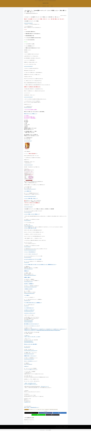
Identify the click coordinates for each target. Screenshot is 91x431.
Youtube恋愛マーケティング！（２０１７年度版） (34, 409)
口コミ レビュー (26, 409)
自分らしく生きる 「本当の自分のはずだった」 (31, 407)
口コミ (49, 409)
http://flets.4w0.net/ (27, 300)
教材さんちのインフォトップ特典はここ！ (30, 113)
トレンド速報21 (26, 295)
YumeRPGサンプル (27, 402)
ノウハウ (41, 409)
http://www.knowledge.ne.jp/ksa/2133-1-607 (30, 350)
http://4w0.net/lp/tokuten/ (27, 107)
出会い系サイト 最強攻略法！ (28, 283)
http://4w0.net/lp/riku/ (27, 220)
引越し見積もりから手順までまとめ (29, 313)
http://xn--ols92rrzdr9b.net (28, 364)
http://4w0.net (26, 305)
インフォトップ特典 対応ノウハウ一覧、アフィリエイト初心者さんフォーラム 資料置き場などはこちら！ (40, 264)
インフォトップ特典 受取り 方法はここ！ (30, 198)
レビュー (44, 409)
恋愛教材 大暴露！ (27, 277)
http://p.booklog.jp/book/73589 (28, 342)
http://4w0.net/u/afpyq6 (27, 257)
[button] (52, 415)
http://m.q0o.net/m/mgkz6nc (28, 321)
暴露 (51, 409)
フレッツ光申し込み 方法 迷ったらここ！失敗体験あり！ (32, 302)
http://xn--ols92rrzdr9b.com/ (28, 225)
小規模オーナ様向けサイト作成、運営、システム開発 (32, 336)
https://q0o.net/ (26, 262)
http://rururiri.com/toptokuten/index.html (29, 196)
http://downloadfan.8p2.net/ (28, 281)
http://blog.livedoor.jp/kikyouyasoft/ (29, 293)
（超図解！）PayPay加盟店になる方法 (29, 383)
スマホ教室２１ (26, 335)
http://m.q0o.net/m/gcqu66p (28, 320)
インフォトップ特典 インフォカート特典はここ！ (31, 214)
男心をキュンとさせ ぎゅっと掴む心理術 (30, 344)
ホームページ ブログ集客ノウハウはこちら (30, 369)
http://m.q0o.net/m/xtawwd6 (28, 66)
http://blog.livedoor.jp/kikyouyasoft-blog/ (29, 275)
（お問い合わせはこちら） (44, 386)
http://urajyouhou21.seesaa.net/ (28, 353)
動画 (46, 409)
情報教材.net (26, 366)
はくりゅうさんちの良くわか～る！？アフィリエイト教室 (32, 259)
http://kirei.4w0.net (26, 347)
